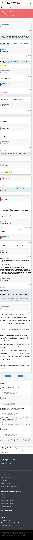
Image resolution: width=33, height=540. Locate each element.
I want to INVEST (5, 472)
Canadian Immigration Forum (7, 500)
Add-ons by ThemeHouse (18, 533)
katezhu (5, 413)
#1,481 (29, 227)
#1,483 (29, 256)
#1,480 (29, 203)
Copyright (23, 535)
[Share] (26, 30)
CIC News (3, 497)
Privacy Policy (16, 535)
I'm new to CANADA (6, 477)
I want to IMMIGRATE (6, 463)
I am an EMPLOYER (5, 480)
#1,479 (29, 183)
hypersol (4, 431)
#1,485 (29, 312)
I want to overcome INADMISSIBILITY (10, 486)
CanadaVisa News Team (6, 506)
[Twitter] (10, 514)
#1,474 (29, 89)
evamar (4, 409)
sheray (3, 388)
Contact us (3, 450)
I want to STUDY (5, 469)
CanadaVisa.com (5, 494)
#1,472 (29, 55)
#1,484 (29, 284)
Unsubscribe (9, 535)
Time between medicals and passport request (13, 408)
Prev (8, 376)
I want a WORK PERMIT (6, 466)
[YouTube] (13, 514)
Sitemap (3, 535)
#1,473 (29, 76)
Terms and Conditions (12, 450)
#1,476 (29, 133)
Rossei (4, 15)
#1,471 (29, 30)
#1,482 (29, 242)
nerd (3, 400)
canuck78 (6, 403)
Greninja (6, 392)
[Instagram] (4, 514)
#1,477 (29, 147)
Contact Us (4, 537)
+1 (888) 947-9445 (5, 525)
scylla (5, 424)
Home (2, 452)
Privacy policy (22, 450)
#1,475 (29, 110)
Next (20, 376)
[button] (2, 3)
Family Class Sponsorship (12, 388)
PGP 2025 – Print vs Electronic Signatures (12, 387)
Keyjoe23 (4, 420)
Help (27, 450)
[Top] (5, 452)
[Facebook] (2, 514)
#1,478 (29, 170)
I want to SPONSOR (5, 474)
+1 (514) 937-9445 (5, 520)
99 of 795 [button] (14, 376)
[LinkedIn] (7, 514)
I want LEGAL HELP (5, 483)
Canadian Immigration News (7, 503)
